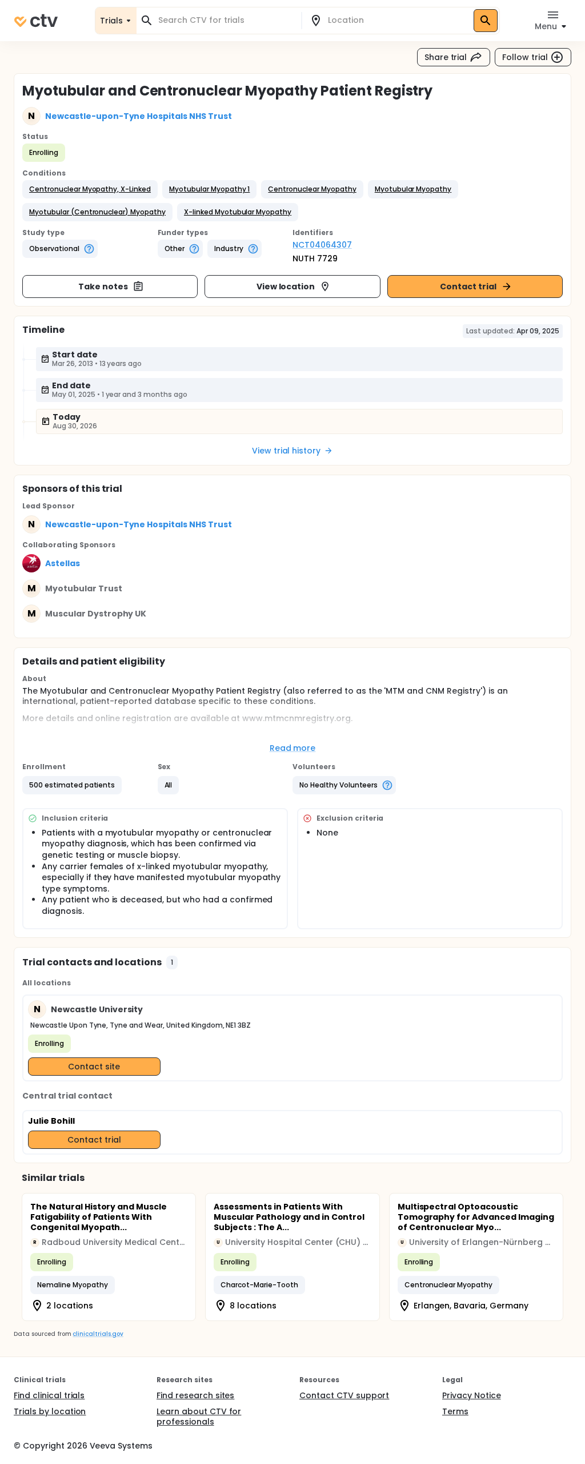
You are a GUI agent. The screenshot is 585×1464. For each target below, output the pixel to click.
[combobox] (225, 20)
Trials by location (50, 1411)
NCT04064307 (322, 245)
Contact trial (468, 286)
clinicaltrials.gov (98, 1334)
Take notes (103, 286)
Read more (293, 748)
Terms (455, 1411)
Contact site (94, 1066)
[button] (90, 189)
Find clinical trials (49, 1395)
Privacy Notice (471, 1395)
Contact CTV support (344, 1395)
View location (286, 286)
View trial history (286, 450)
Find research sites (195, 1395)
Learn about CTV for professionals (199, 1416)
